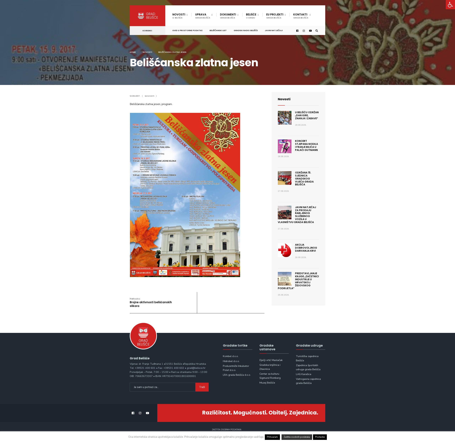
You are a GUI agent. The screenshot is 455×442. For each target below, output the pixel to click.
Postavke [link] (320, 437)
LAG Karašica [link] (303, 374)
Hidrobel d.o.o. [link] (231, 361)
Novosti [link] (178, 16)
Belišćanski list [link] (218, 30)
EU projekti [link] (274, 16)
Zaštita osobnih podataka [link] (226, 429)
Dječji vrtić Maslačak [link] (271, 360)
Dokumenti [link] (228, 16)
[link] (450, 4)
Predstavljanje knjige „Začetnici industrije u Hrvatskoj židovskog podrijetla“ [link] (298, 281)
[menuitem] (181, 15)
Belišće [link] (251, 16)
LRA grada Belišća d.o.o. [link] (237, 375)
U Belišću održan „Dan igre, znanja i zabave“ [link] (307, 115)
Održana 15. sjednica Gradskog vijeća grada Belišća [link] (304, 178)
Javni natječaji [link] (274, 30)
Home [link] (133, 52)
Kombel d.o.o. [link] (231, 356)
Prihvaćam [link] (272, 437)
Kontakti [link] (300, 16)
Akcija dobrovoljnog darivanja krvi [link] (306, 248)
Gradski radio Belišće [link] (246, 30)
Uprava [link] (202, 16)
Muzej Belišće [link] (267, 382)
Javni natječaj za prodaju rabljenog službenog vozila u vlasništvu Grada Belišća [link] (297, 214)
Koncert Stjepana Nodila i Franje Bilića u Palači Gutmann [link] (306, 145)
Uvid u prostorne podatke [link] (187, 30)
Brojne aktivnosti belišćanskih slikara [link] (151, 302)
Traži (202, 387)
